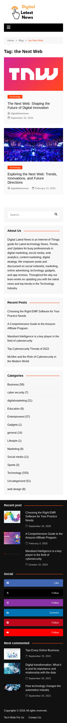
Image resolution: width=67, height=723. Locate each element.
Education (13, 408)
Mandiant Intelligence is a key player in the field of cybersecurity (33, 338)
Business (13, 384)
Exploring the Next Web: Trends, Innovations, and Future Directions (32, 178)
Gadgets (12, 424)
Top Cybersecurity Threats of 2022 (28, 348)
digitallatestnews (20, 113)
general (12, 432)
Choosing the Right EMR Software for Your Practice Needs (33, 313)
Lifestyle (12, 440)
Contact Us (35, 717)
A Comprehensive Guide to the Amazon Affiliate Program (31, 326)
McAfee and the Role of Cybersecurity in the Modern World (31, 359)
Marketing (13, 448)
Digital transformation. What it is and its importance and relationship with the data (43, 668)
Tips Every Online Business (42, 650)
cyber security (15, 392)
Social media (15, 456)
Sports (11, 464)
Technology (15, 96)
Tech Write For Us (14, 717)
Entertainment (15, 416)
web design (14, 489)
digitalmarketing (17, 400)
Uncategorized (16, 481)
